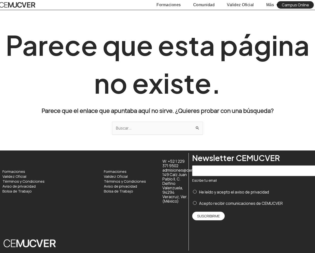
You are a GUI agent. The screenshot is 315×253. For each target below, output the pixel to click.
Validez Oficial (240, 5)
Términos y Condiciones (23, 181)
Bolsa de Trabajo (17, 191)
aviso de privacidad (252, 192)
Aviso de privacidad (19, 186)
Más (270, 5)
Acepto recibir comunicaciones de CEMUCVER (241, 203)
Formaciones (169, 5)
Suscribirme (208, 216)
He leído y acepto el (234, 192)
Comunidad (204, 5)
